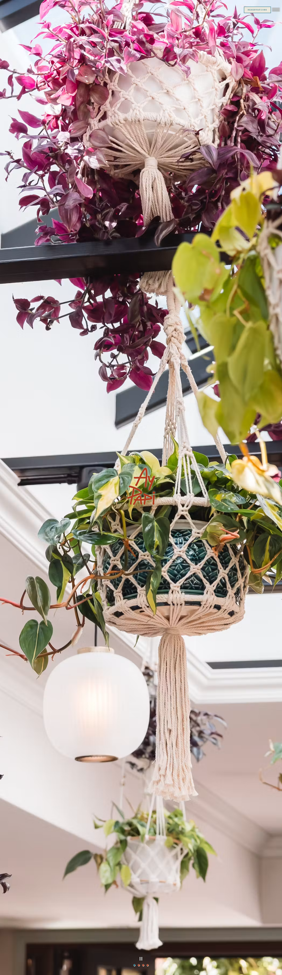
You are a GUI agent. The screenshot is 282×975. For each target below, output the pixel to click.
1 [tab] (134, 965)
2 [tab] (138, 965)
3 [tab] (143, 965)
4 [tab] (147, 965)
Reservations (257, 9)
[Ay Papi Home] (13, 9)
